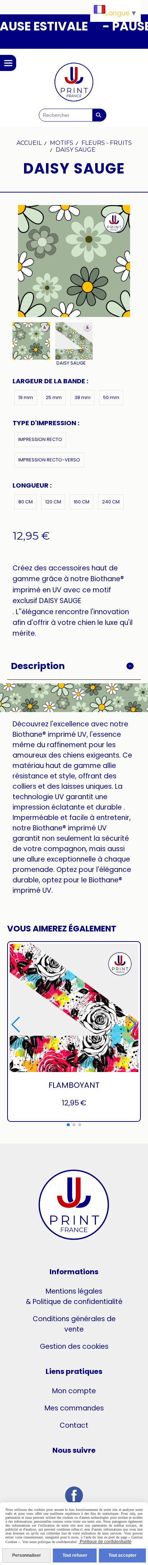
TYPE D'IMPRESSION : (46, 422)
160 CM (81, 501)
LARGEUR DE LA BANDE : (50, 380)
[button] (68, 1124)
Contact (74, 1425)
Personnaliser (26, 1555)
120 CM (53, 501)
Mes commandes (74, 1408)
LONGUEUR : (32, 485)
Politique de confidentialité (105, 1541)
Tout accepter (122, 1555)
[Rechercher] (99, 115)
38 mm (82, 397)
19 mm (25, 397)
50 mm (111, 397)
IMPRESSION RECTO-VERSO (49, 459)
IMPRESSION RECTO (40, 439)
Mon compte (74, 1391)
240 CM (111, 501)
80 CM (25, 501)
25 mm (54, 397)
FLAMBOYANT (74, 1085)
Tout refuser (75, 1555)
